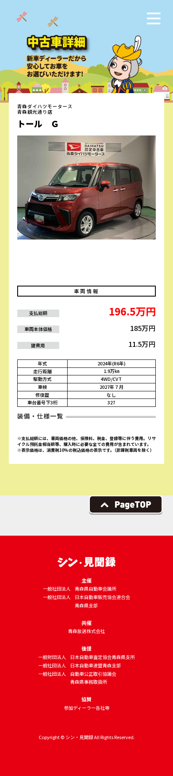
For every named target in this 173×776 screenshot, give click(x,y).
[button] (154, 18)
